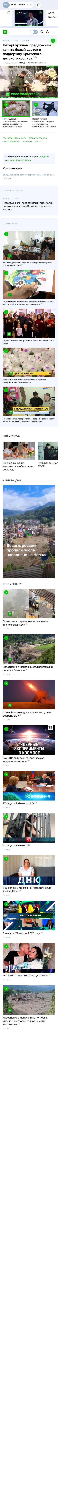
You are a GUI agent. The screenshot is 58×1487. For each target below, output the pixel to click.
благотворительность (14, 138)
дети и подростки (38, 138)
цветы (38, 142)
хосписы (27, 142)
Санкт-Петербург (11, 142)
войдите (44, 156)
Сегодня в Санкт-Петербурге (32, 63)
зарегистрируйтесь (20, 160)
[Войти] (47, 31)
